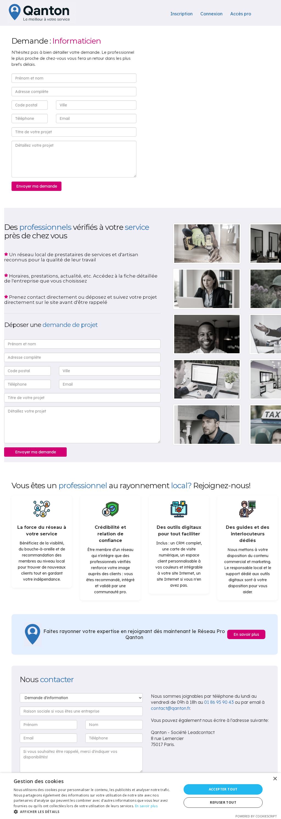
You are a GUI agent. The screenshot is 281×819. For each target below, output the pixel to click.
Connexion (211, 13)
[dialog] (140, 796)
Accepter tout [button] (223, 789)
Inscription (181, 13)
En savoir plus (246, 634)
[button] (95, 812)
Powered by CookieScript (256, 816)
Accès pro (240, 13)
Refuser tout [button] (223, 802)
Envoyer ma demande (36, 186)
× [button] (275, 779)
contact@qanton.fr (170, 708)
